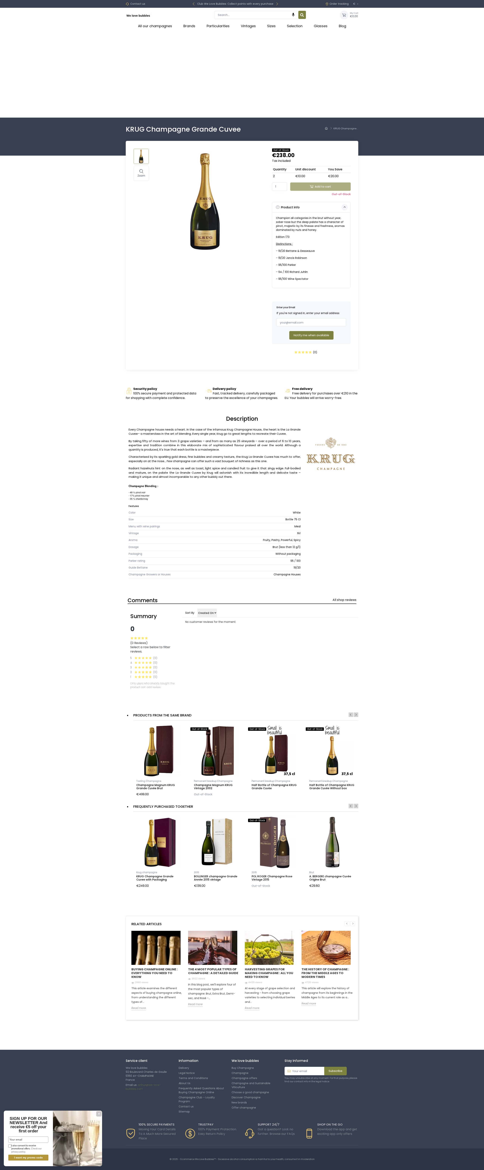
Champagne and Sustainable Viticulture (251, 1085)
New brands (239, 1102)
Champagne (240, 1073)
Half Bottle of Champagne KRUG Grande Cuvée (274, 786)
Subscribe (335, 1071)
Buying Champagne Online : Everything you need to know (154, 973)
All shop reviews (344, 600)
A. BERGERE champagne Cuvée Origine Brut (330, 877)
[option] (159, 761)
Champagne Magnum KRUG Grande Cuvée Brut (155, 786)
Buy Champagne (243, 1068)
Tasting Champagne (148, 781)
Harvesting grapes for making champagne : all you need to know (269, 973)
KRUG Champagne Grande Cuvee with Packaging (154, 877)
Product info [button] (290, 207)
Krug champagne (146, 872)
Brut (311, 872)
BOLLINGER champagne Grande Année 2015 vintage (215, 877)
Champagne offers (244, 1078)
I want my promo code (28, 1157)
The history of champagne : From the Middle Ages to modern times (325, 973)
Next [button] (356, 714)
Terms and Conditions (193, 1078)
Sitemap (184, 1111)
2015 (196, 872)
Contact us (137, 4)
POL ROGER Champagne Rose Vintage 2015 (272, 877)
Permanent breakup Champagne (213, 781)
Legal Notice (187, 1073)
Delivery (184, 1068)
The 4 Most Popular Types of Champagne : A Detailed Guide (213, 971)
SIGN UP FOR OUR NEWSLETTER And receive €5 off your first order (28, 1124)
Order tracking (339, 4)
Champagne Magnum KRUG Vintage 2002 (213, 786)
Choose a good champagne (250, 1092)
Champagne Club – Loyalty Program (197, 1099)
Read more (138, 1008)
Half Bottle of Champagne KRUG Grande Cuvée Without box (331, 786)
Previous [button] (351, 714)
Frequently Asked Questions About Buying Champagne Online (201, 1090)
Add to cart (323, 187)
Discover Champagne (246, 1097)
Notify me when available (311, 335)
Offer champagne (244, 1107)
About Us (184, 1083)
